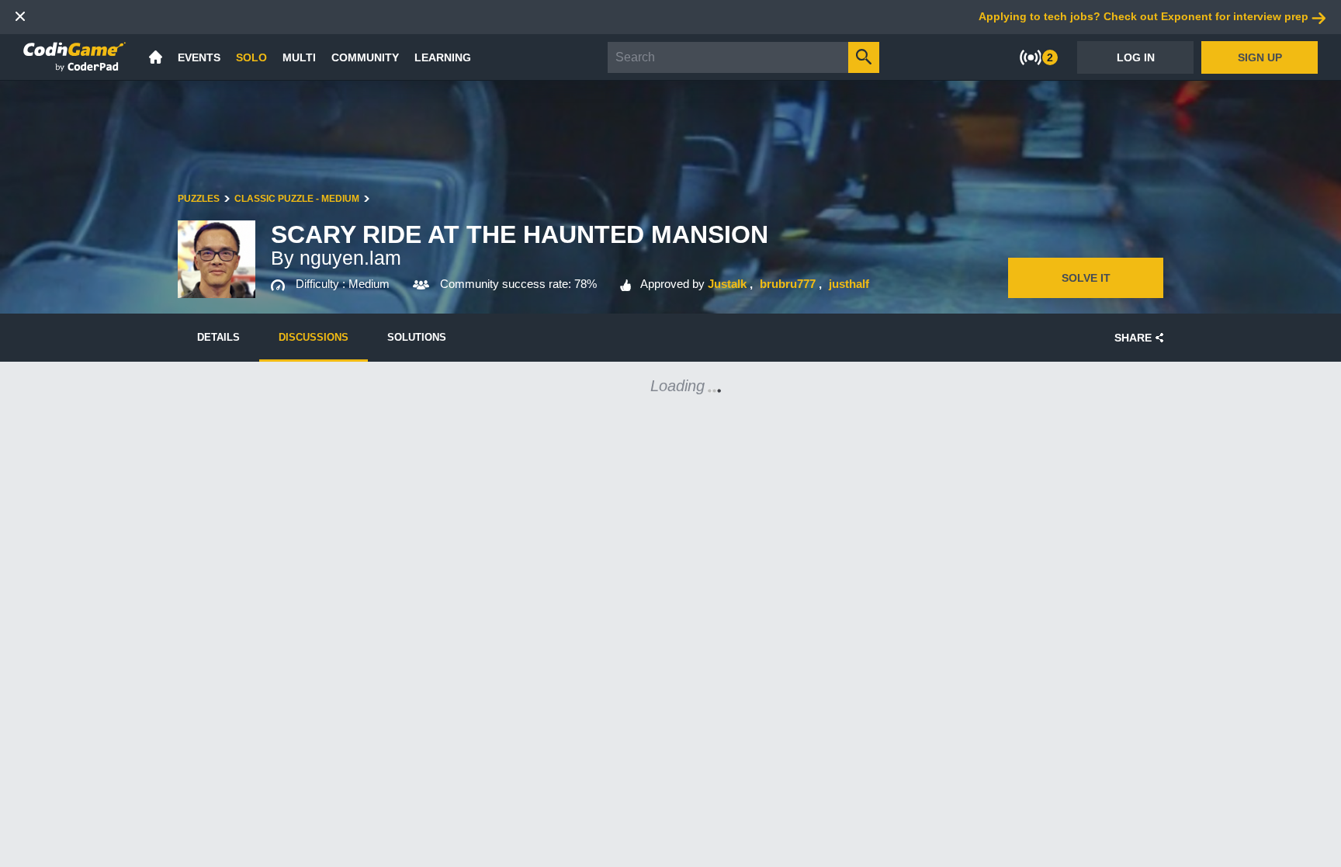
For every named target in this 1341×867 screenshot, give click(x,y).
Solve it (1086, 278)
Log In (1136, 57)
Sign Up (1260, 57)
